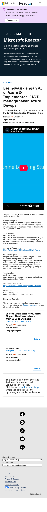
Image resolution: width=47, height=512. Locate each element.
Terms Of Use (10, 482)
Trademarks (9, 476)
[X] (22, 432)
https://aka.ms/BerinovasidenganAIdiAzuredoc (22, 286)
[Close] (44, 9)
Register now (12, 20)
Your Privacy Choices (17, 487)
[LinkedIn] (22, 449)
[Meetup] (22, 424)
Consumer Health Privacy (15, 490)
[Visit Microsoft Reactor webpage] (26, 3)
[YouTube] (22, 440)
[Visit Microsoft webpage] (8, 3)
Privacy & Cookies (12, 479)
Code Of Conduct (12, 484)
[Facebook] (22, 416)
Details (37, 339)
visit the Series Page (29, 387)
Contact (8, 473)
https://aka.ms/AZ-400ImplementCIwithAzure (21, 250)
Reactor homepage (30, 305)
